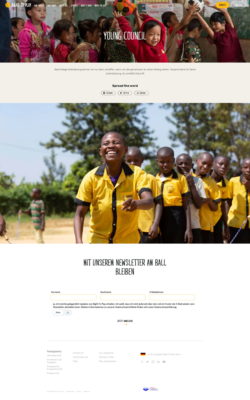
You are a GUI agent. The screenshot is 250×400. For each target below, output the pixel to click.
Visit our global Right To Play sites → (165, 354)
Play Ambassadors (108, 361)
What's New (86, 5)
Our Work (52, 5)
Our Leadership (106, 353)
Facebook (142, 361)
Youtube (163, 361)
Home (18, 5)
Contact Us (78, 353)
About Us (63, 5)
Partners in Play (106, 357)
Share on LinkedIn (141, 93)
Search (211, 5)
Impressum (86, 391)
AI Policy (78, 391)
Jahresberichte (54, 355)
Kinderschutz (53, 373)
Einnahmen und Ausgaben (54, 361)
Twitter (147, 361)
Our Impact (39, 5)
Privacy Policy (70, 391)
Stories (74, 5)
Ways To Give (101, 5)
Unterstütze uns (80, 357)
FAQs (75, 361)
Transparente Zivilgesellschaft (55, 367)
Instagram (153, 361)
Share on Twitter (125, 93)
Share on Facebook (108, 93)
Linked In (158, 361)
